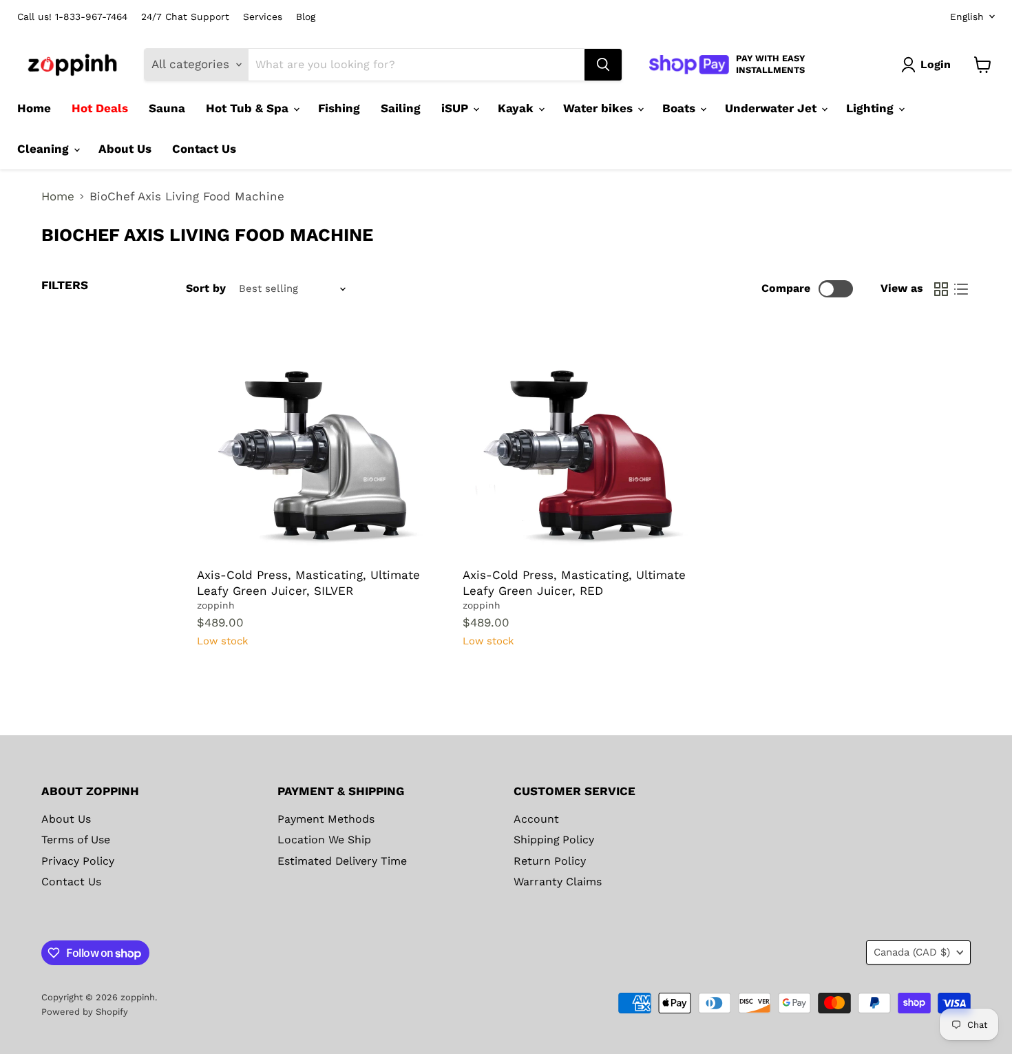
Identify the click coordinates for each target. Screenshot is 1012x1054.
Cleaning (44, 149)
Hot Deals (100, 108)
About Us (124, 149)
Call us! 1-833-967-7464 (72, 17)
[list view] (961, 289)
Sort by (206, 288)
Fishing (339, 108)
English (967, 16)
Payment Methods (326, 818)
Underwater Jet (772, 108)
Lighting (871, 108)
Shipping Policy (554, 839)
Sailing (401, 108)
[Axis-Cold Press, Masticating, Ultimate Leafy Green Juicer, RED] (578, 445)
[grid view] (941, 289)
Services (262, 17)
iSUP (456, 108)
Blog (305, 17)
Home (34, 108)
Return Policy (550, 860)
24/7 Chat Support (185, 17)
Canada (912, 952)
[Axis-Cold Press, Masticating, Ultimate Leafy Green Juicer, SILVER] (312, 445)
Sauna (167, 108)
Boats (680, 108)
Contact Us (204, 149)
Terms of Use (75, 839)
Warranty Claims (558, 881)
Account (536, 818)
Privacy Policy (77, 860)
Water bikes (599, 108)
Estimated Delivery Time (342, 860)
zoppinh (216, 605)
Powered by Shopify (84, 1011)
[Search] (603, 65)
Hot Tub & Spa (249, 108)
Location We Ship (324, 839)
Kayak (517, 108)
